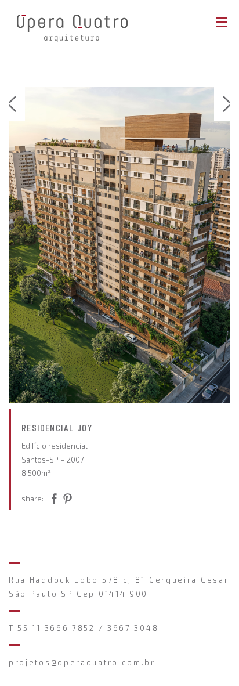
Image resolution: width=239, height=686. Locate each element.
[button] (17, 104)
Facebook (72, 501)
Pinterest (52, 501)
